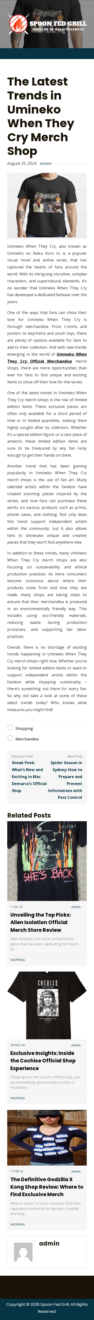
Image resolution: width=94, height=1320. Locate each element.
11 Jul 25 (16, 906)
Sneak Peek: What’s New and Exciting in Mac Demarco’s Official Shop (29, 776)
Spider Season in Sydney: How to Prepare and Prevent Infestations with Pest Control (65, 780)
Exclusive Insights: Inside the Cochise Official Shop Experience (43, 1061)
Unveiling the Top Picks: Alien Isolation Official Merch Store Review (40, 922)
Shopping (24, 728)
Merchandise (27, 739)
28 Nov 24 (17, 1045)
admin (46, 163)
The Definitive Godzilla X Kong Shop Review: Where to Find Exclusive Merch (46, 1187)
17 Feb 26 (16, 1171)
